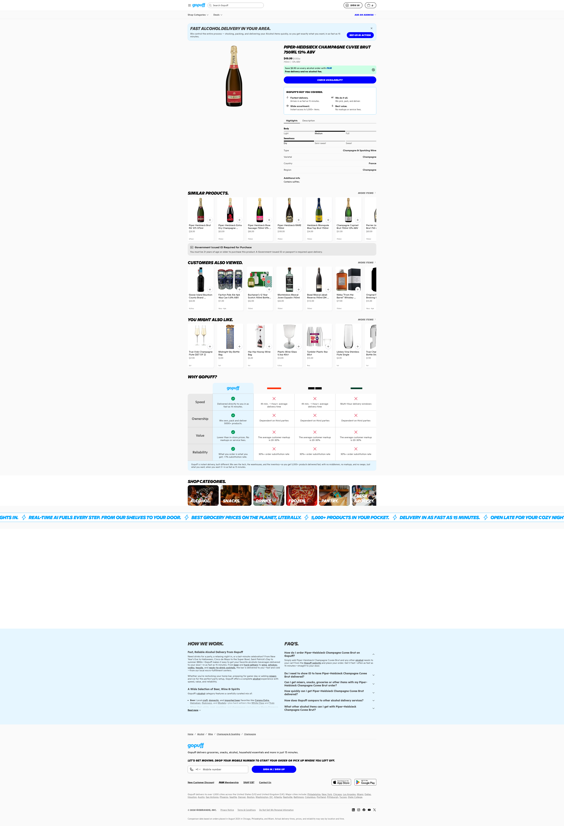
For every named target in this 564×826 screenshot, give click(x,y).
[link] (198, 5)
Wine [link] (210, 734)
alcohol (359, 660)
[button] (370, 5)
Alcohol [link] (200, 734)
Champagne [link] (250, 734)
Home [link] (190, 734)
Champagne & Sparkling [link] (228, 734)
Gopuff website (312, 662)
